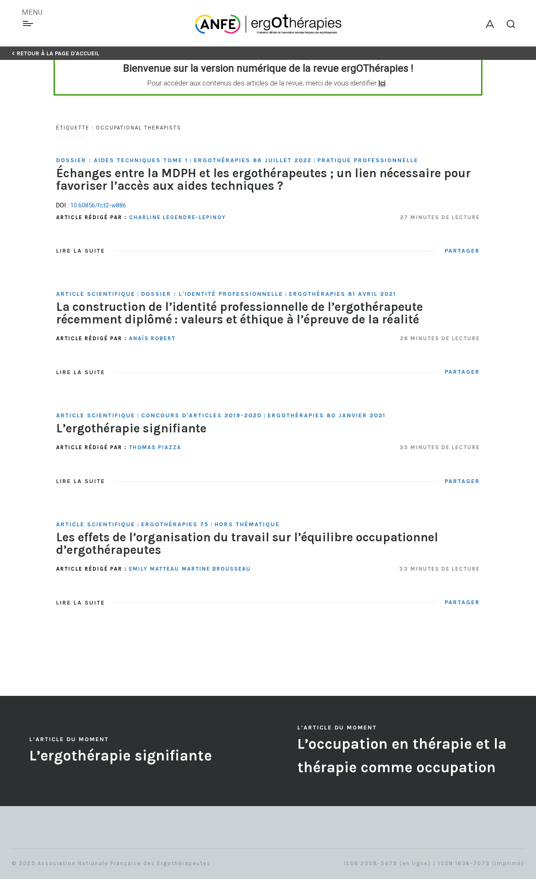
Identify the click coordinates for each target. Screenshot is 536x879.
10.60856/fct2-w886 (98, 205)
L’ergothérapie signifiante (131, 428)
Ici (382, 83)
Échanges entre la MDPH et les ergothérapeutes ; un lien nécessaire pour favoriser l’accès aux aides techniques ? (263, 179)
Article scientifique (95, 293)
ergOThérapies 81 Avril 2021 (342, 293)
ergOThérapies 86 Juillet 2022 (253, 160)
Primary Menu (29, 23)
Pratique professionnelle (367, 160)
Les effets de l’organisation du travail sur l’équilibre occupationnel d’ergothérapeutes (247, 543)
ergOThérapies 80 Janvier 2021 (327, 415)
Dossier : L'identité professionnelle (212, 293)
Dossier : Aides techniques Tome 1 (122, 160)
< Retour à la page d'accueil (55, 53)
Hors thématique (247, 524)
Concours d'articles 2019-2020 (201, 415)
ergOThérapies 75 (175, 524)
